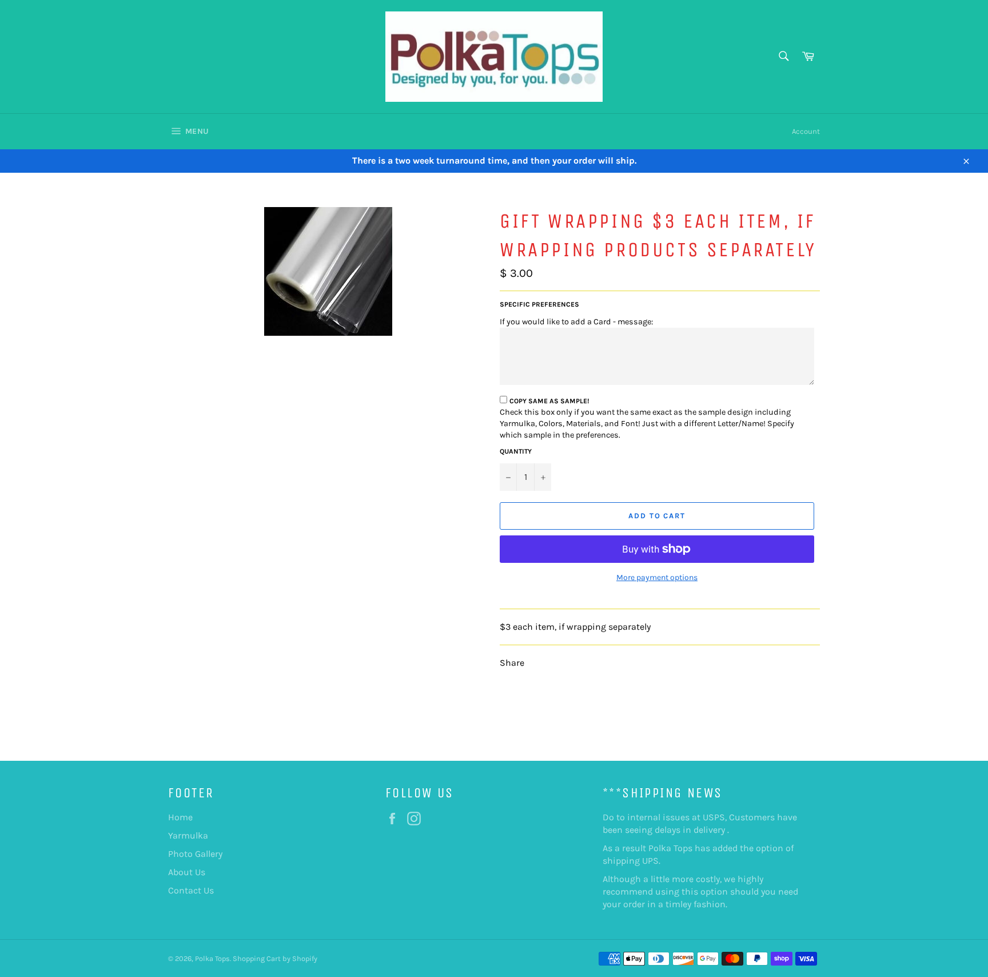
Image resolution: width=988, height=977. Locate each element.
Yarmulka (188, 835)
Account (806, 131)
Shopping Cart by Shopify (275, 958)
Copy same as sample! (549, 401)
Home (180, 817)
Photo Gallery (195, 853)
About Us (186, 872)
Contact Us (191, 890)
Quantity (516, 451)
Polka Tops (212, 958)
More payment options (657, 577)
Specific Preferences (539, 304)
